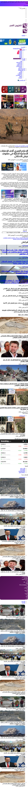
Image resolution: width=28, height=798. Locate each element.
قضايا (20, 76)
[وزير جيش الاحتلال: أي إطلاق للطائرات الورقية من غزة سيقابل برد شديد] (12, 540)
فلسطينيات (19, 66)
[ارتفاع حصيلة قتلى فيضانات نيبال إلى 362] (12, 615)
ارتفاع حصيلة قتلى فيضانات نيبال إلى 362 (15, 616)
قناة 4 (20, 56)
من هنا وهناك (21, 70)
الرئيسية (23, 47)
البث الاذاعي (21, 80)
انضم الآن (25, 5)
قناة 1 (20, 51)
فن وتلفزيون (19, 75)
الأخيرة (23, 602)
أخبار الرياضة (19, 62)
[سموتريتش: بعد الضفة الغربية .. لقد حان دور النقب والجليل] (14, 357)
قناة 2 (19, 53)
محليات (20, 67)
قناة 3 (20, 54)
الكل (21, 61)
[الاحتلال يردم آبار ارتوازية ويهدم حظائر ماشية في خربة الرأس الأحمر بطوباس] (14, 333)
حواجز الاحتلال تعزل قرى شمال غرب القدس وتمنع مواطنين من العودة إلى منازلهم (14, 252)
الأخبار (23, 60)
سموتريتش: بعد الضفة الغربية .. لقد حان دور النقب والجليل (15, 360)
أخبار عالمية (19, 65)
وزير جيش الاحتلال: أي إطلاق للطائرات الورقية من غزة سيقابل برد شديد (14, 282)
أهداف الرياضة (21, 68)
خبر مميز (25, 231)
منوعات (20, 77)
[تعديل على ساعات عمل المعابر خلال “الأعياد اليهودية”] (12, 524)
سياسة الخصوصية (17, 48)
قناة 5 (20, 57)
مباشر (22, 49)
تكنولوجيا (20, 74)
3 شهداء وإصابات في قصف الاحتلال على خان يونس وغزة (14, 262)
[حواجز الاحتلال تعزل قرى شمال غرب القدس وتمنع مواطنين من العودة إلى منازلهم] (12, 629)
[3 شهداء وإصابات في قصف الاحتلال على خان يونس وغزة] (12, 509)
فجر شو (19, 58)
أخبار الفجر (19, 63)
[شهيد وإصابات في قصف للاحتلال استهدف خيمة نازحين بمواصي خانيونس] (14, 381)
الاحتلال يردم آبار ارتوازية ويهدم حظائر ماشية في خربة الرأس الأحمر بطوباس (14, 336)
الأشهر (23, 601)
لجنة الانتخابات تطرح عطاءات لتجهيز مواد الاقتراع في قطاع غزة (14, 408)
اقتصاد (20, 72)
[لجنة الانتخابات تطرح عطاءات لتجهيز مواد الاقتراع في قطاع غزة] (14, 404)
